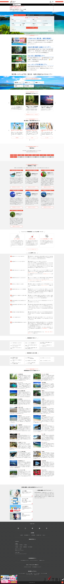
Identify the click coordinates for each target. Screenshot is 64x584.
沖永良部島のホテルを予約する (16, 207)
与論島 (38, 82)
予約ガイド (13, 29)
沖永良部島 (28, 85)
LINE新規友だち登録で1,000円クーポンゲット (17, 6)
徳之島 (17, 85)
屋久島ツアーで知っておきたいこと (15, 7)
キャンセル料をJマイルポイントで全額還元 (17, 10)
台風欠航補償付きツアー (45, 328)
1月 (43, 155)
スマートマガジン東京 (37, 573)
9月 (13, 155)
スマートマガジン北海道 (29, 573)
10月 (21, 155)
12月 (36, 155)
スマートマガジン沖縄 (21, 573)
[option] (17, 103)
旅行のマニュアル (37, 574)
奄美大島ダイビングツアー (47, 273)
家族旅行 (17, 137)
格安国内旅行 (17, 541)
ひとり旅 (46, 137)
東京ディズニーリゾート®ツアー (19, 550)
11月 (28, 155)
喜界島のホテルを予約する (16, 226)
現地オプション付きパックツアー (33, 272)
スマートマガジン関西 (44, 573)
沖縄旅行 (16, 543)
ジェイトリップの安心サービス (32, 249)
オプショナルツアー (42, 15)
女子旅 (32, 137)
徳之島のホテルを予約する (31, 207)
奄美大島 (18, 82)
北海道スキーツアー (42, 560)
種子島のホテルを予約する (47, 207)
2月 (50, 155)
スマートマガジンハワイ (30, 574)
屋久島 (27, 82)
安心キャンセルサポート (44, 285)
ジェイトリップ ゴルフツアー (34, 560)
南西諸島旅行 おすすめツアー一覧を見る (32, 114)
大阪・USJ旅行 (17, 552)
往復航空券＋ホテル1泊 (30, 15)
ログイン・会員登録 (51, 4)
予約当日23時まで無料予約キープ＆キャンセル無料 (18, 9)
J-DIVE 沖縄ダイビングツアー (25, 560)
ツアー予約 (16, 15)
